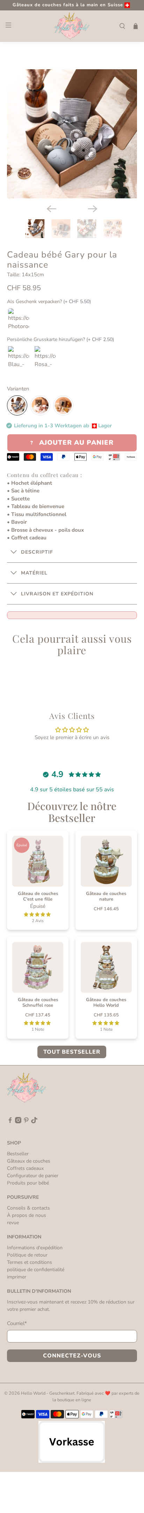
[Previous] (51, 209)
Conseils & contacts (28, 1208)
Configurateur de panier (32, 1175)
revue (13, 1222)
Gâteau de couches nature (106, 896)
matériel (34, 573)
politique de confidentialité (35, 1269)
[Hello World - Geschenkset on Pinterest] (26, 1121)
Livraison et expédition (57, 594)
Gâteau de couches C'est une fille (38, 896)
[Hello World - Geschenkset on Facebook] (10, 1121)
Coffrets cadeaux (25, 1168)
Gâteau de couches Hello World (106, 1002)
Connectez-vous (72, 1356)
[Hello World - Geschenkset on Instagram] (18, 1121)
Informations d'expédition (35, 1247)
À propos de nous (26, 1215)
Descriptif (37, 552)
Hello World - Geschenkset (47, 1393)
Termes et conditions (29, 1262)
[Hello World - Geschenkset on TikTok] (34, 1121)
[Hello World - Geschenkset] (72, 26)
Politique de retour (27, 1255)
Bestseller (18, 1153)
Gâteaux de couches (28, 1161)
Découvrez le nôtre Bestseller (71, 812)
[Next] (92, 209)
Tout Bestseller (71, 1052)
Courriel (17, 1323)
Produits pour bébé (28, 1183)
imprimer (16, 1277)
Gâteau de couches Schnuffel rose (38, 1002)
